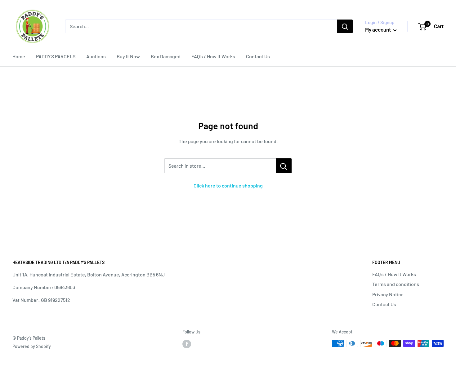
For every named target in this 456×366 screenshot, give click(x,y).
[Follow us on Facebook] (186, 344)
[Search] (345, 26)
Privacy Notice (388, 294)
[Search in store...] (284, 165)
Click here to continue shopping (228, 185)
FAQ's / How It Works (213, 56)
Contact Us (258, 56)
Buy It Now (128, 56)
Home (18, 56)
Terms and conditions (395, 284)
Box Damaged (166, 56)
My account (378, 29)
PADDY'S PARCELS (55, 56)
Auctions (96, 56)
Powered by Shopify (31, 346)
